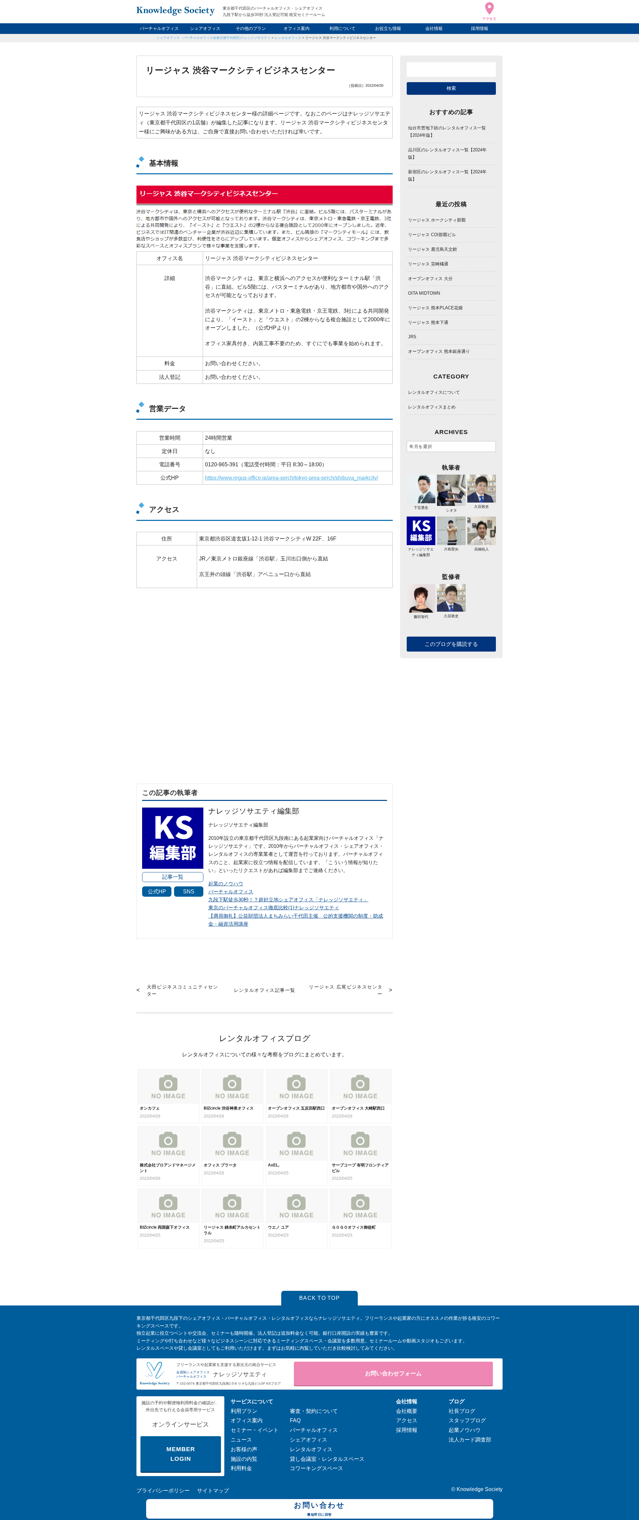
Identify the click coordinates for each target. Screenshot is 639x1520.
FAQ (295, 1420)
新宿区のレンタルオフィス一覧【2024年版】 (447, 175)
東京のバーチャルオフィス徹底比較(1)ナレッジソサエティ (273, 907)
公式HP (157, 891)
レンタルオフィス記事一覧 (265, 990)
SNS (188, 891)
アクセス (406, 1420)
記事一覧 (172, 877)
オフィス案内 (297, 28)
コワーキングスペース (316, 1468)
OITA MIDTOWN (424, 293)
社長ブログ (462, 1411)
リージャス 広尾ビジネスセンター (345, 990)
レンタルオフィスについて (434, 392)
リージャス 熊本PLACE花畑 (435, 307)
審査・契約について (314, 1411)
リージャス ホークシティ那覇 (437, 220)
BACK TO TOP (319, 1298)
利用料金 (241, 1468)
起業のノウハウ (225, 883)
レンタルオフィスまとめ (432, 406)
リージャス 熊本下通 (428, 322)
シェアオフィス (205, 28)
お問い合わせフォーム (393, 1373)
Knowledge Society (480, 1489)
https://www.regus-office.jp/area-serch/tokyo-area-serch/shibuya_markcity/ (291, 478)
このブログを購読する (451, 644)
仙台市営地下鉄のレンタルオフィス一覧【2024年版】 (447, 131)
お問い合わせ (319, 1508)
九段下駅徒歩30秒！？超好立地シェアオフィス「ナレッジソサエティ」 (288, 899)
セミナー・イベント (255, 1430)
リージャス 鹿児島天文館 (432, 249)
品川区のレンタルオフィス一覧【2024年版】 (447, 153)
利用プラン (244, 1411)
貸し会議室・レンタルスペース (327, 1459)
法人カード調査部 (470, 1440)
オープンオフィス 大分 (430, 278)
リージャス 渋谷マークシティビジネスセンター (340, 38)
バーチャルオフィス (159, 28)
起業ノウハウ (465, 1430)
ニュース (241, 1440)
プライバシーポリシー (163, 1490)
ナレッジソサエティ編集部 (421, 552)
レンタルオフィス (288, 38)
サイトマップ (213, 1490)
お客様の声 (244, 1449)
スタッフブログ (467, 1420)
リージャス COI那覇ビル (432, 234)
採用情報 (479, 28)
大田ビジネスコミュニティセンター (183, 990)
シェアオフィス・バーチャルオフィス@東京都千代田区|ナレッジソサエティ (213, 38)
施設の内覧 (244, 1459)
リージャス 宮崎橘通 (428, 263)
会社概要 (406, 1411)
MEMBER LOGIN (180, 1454)
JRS (412, 336)
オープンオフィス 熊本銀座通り (439, 351)
